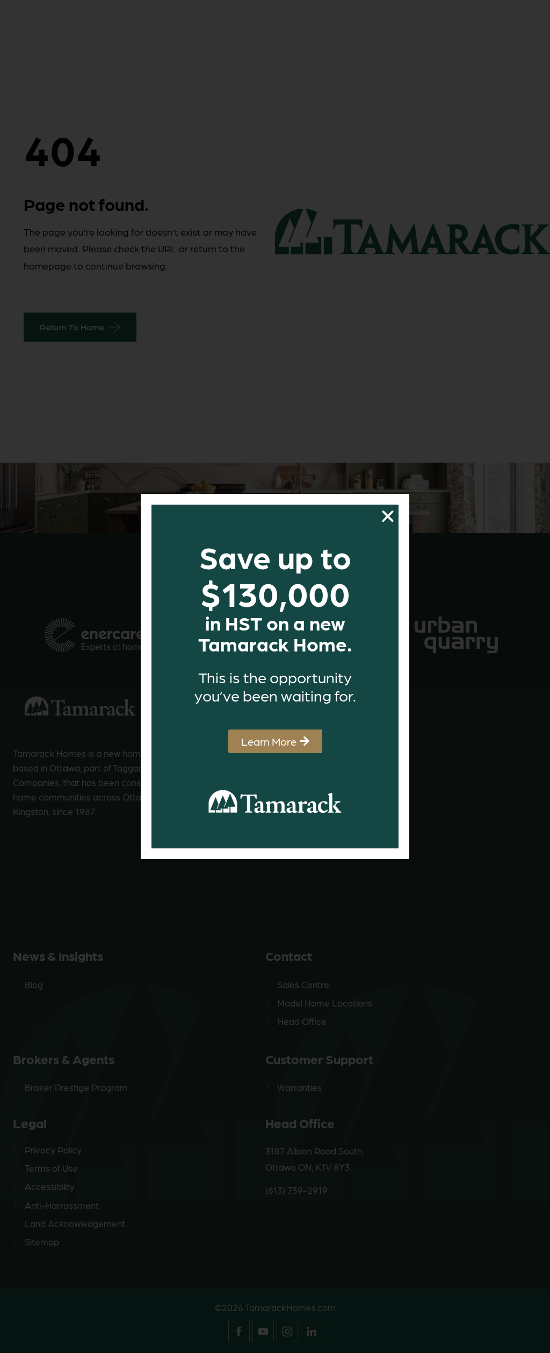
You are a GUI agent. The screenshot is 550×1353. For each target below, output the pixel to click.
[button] (388, 516)
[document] (275, 676)
